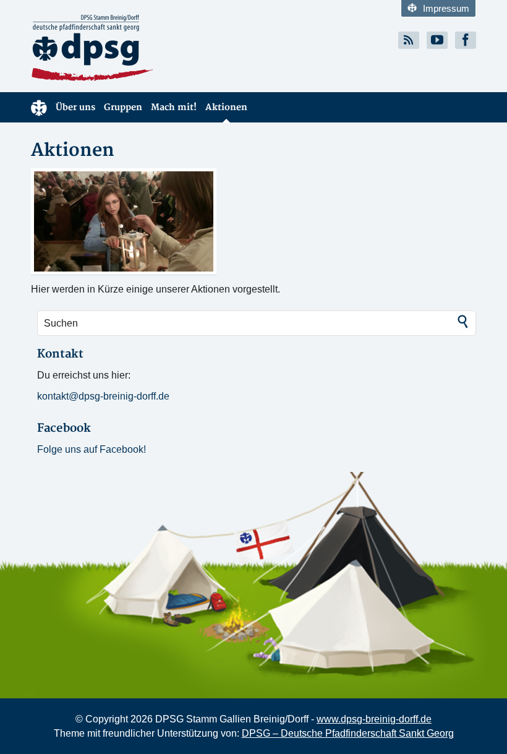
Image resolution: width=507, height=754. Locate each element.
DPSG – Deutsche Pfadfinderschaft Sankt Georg (348, 733)
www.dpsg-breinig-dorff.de (374, 719)
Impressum (446, 8)
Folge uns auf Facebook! (91, 449)
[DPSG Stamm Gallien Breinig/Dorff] (137, 48)
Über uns (75, 107)
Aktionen (226, 107)
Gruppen (123, 107)
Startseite (39, 107)
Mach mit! (174, 107)
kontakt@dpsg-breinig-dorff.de (103, 396)
